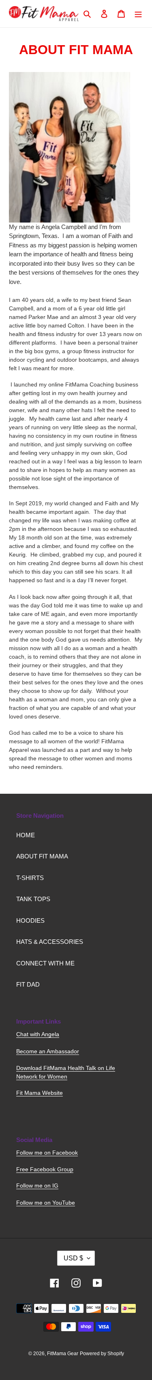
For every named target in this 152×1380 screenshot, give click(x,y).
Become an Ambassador (47, 1051)
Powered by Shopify (102, 1353)
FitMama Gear (62, 1353)
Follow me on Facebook (47, 1152)
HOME (25, 835)
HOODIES (30, 920)
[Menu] (138, 13)
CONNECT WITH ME (45, 963)
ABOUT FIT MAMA (42, 856)
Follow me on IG (37, 1185)
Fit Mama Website (39, 1093)
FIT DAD (28, 984)
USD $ (73, 1258)
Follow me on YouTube (45, 1202)
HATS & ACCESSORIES (49, 941)
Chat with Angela (37, 1034)
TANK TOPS (33, 898)
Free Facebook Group (44, 1169)
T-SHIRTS (30, 877)
